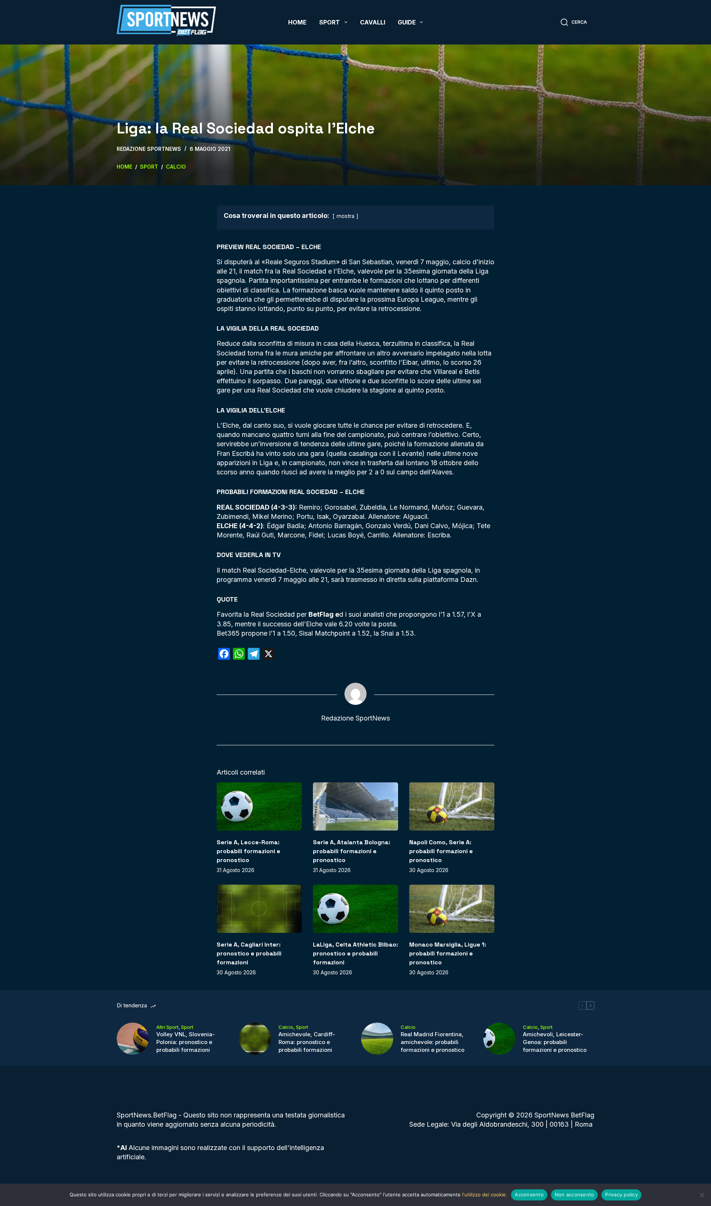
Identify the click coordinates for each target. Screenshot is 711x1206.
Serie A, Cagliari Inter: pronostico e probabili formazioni (249, 953)
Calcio (285, 1027)
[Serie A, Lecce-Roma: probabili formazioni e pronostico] (259, 806)
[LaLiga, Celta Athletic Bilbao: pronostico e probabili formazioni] (355, 908)
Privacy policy (621, 1194)
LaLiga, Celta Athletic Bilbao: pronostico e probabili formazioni (355, 953)
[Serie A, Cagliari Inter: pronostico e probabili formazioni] (259, 908)
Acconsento (529, 1194)
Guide (407, 22)
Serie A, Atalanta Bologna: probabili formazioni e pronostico (351, 851)
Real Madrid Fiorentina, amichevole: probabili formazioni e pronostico (432, 1042)
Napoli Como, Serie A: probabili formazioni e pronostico (441, 851)
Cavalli (372, 22)
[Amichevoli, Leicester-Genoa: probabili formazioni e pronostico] (499, 1039)
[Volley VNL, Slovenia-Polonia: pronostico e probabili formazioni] (133, 1039)
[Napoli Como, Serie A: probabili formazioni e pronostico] (451, 806)
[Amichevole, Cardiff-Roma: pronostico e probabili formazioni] (255, 1039)
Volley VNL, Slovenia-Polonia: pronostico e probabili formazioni (185, 1042)
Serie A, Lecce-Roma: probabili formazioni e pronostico (248, 851)
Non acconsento (574, 1194)
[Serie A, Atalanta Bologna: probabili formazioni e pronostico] (355, 806)
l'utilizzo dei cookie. (484, 1194)
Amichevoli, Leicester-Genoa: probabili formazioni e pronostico (555, 1042)
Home (297, 22)
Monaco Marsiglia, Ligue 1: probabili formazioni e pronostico (447, 953)
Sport (329, 22)
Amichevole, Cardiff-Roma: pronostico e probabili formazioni (306, 1042)
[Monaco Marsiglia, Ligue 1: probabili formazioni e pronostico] (451, 908)
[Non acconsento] (701, 1195)
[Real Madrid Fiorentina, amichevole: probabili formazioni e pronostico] (377, 1039)
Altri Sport (167, 1027)
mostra (345, 216)
